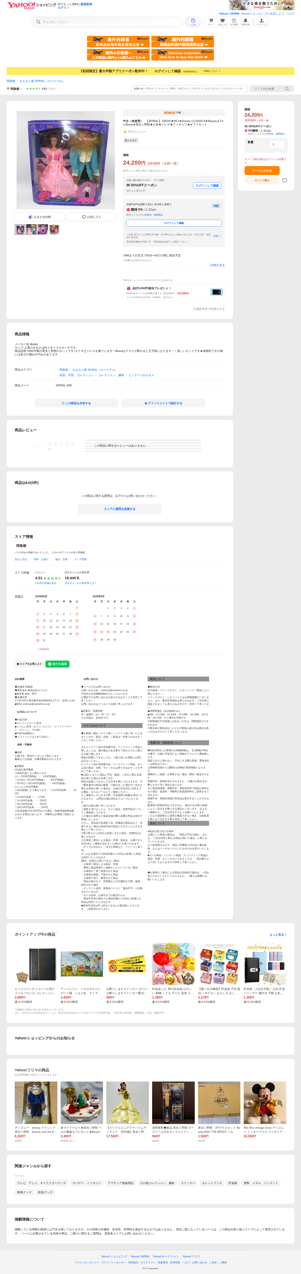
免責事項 (163, 1262)
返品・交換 (61, 559)
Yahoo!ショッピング (114, 1256)
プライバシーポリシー (86, 1262)
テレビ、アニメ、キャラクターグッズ (41, 1183)
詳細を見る (217, 265)
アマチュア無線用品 (121, 1183)
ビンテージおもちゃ (141, 375)
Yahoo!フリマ (191, 1256)
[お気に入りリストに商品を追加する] (284, 180)
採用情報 (175, 1262)
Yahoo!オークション (166, 1256)
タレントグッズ (212, 1183)
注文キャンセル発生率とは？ (81, 583)
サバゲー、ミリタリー (86, 1183)
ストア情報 (80, 559)
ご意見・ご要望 (218, 1262)
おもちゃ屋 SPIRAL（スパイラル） (42, 81)
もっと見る (277, 934)
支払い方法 (21, 559)
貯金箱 (233, 1183)
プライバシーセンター (113, 1262)
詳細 (216, 236)
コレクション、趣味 (111, 375)
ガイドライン (148, 1262)
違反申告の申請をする (210, 309)
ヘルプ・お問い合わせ (194, 1262)
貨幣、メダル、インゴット (261, 1183)
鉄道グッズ (45, 1192)
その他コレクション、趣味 (157, 1183)
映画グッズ (24, 1192)
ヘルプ (290, 13)
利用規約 (133, 1262)
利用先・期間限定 (154, 215)
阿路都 (11, 81)
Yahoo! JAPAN (229, 13)
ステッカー (188, 1183)
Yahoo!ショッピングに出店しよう (262, 13)
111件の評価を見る (46, 583)
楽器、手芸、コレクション (76, 375)
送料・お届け (41, 559)
